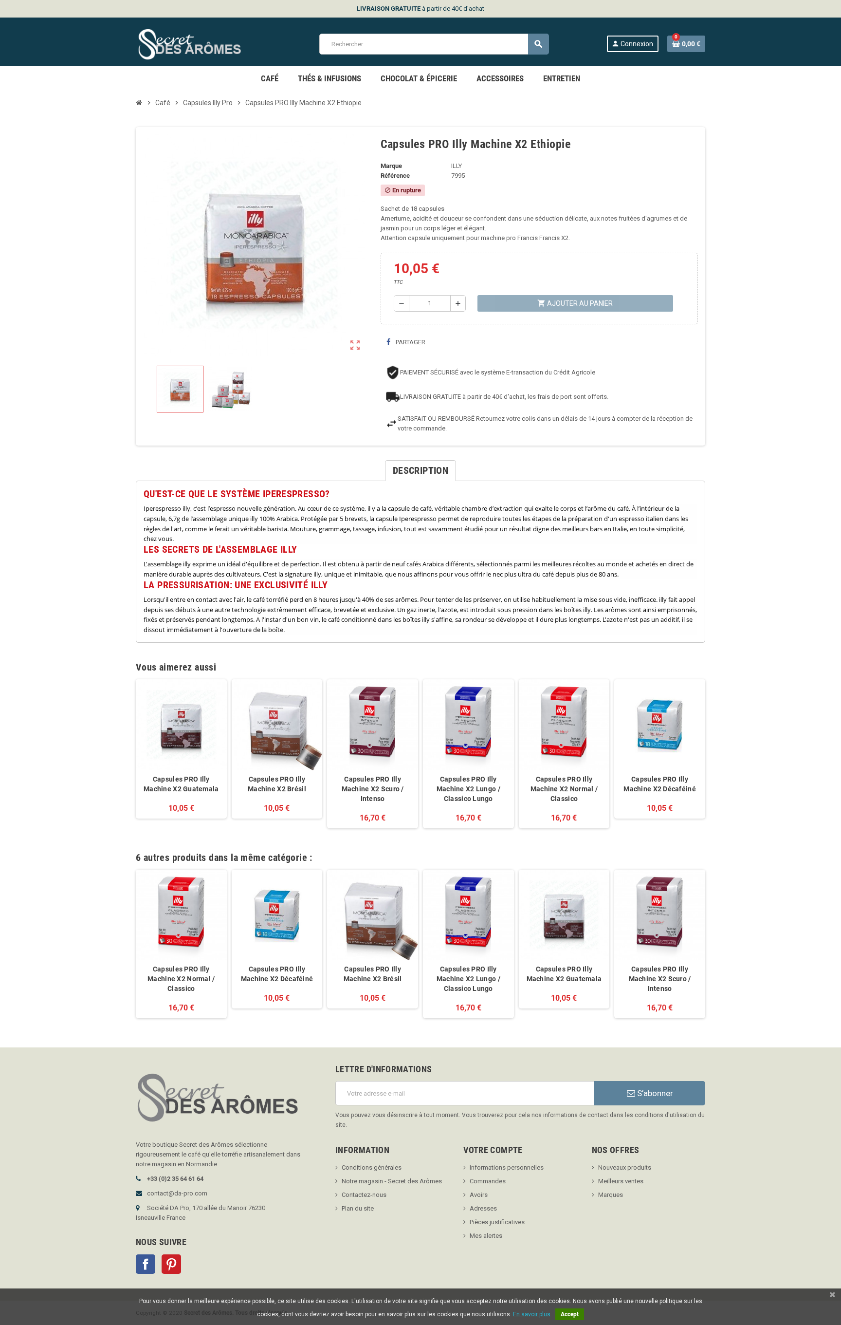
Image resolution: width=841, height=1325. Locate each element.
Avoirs (479, 1194)
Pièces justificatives (497, 1222)
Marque (391, 165)
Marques (610, 1194)
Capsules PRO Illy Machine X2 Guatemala (181, 784)
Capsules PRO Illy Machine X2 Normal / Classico (564, 788)
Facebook (145, 1264)
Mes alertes (486, 1235)
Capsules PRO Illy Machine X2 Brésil (277, 784)
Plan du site (358, 1208)
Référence (395, 175)
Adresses (483, 1208)
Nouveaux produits (624, 1167)
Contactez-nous (364, 1194)
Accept (570, 1314)
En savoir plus (531, 1314)
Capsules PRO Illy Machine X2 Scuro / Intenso (373, 788)
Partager (409, 342)
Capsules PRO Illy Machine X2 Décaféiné (659, 784)
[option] (181, 944)
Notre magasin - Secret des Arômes (392, 1181)
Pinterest (171, 1264)
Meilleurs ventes (620, 1181)
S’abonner (654, 1093)
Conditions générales (372, 1167)
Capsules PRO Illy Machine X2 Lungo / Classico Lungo (468, 788)
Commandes (488, 1181)
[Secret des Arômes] (199, 43)
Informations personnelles (507, 1167)
